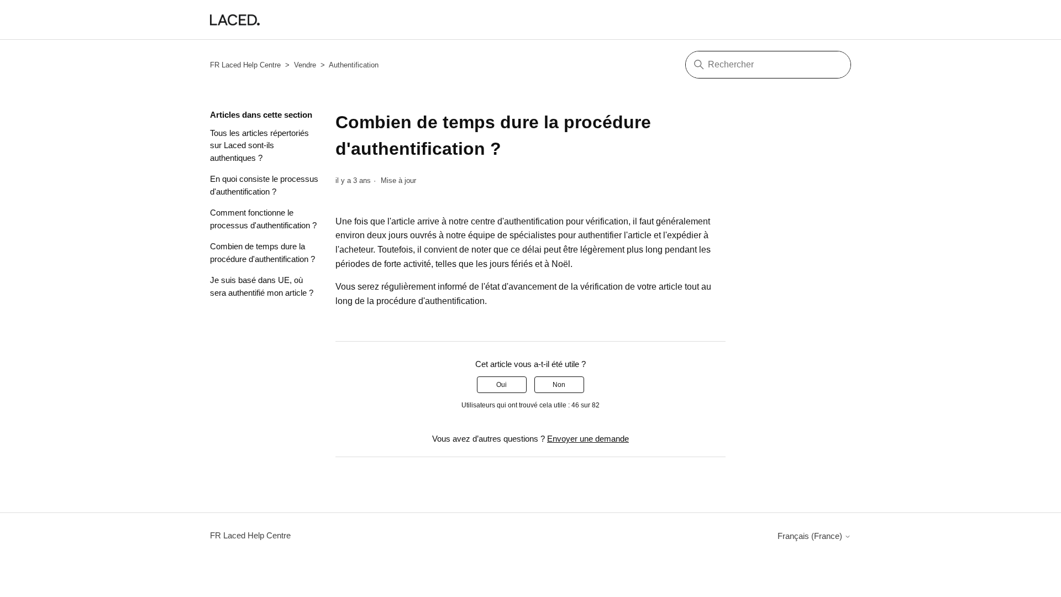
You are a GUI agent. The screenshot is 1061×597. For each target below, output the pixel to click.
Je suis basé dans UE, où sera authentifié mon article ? (261, 286)
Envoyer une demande (588, 438)
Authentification (354, 65)
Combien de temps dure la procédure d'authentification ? (262, 253)
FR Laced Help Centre (245, 65)
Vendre (305, 65)
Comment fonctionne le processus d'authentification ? (263, 219)
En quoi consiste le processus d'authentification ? (264, 185)
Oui (501, 385)
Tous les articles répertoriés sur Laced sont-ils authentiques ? (259, 145)
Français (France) (811, 536)
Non (559, 385)
